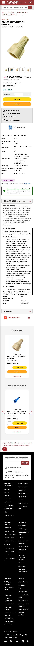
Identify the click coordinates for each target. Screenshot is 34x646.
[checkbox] (13, 354)
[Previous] (3, 412)
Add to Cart (17, 99)
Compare (18, 354)
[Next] (30, 412)
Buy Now (17, 104)
